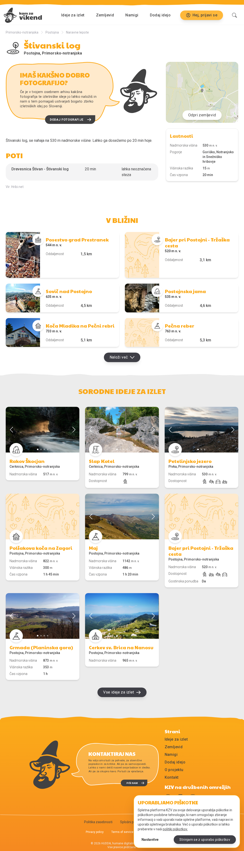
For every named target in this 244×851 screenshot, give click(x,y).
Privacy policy (95, 832)
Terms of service (122, 832)
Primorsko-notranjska (22, 32)
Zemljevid (105, 15)
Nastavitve (150, 839)
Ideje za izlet (73, 15)
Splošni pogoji (130, 822)
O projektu (174, 769)
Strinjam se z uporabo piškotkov (204, 839)
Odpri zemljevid (202, 115)
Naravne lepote (77, 32)
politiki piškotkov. (175, 829)
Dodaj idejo (160, 15)
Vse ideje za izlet (118, 692)
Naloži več (119, 357)
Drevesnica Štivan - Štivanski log (40, 169)
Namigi (131, 15)
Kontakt (172, 777)
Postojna (52, 32)
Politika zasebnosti (98, 822)
